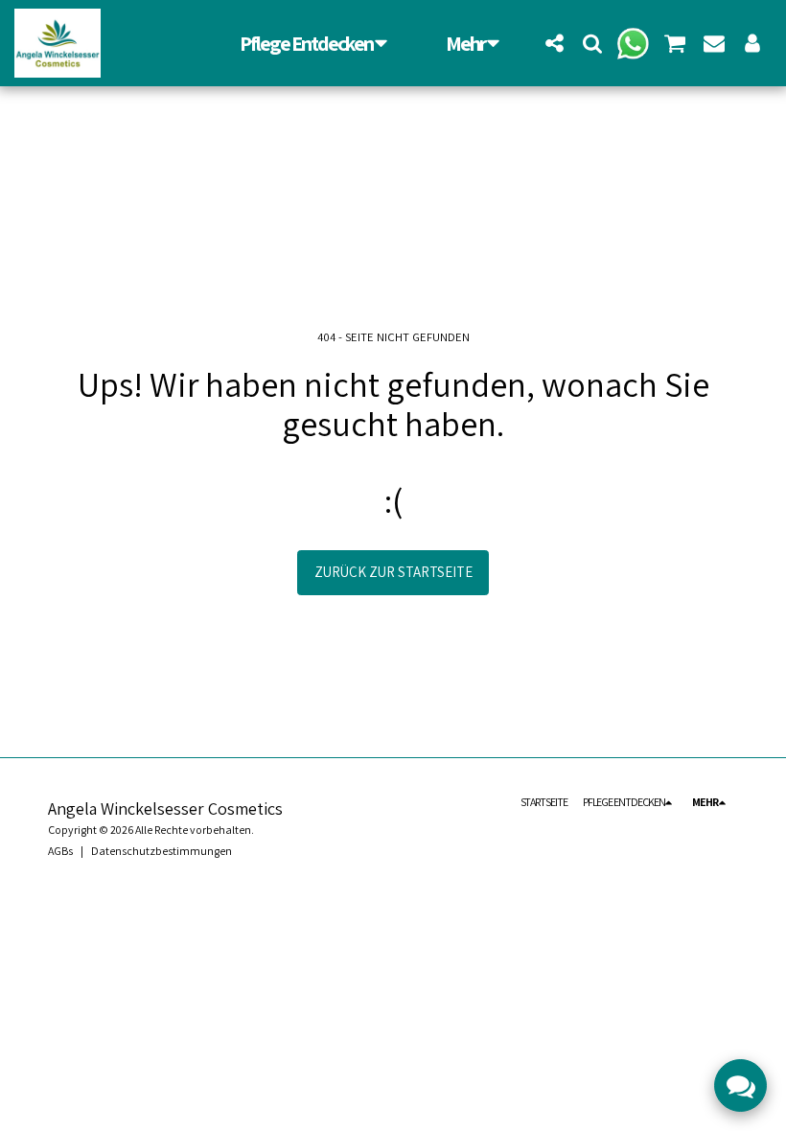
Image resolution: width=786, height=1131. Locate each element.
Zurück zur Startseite (393, 572)
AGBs (60, 850)
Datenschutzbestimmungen (161, 850)
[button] (554, 43)
